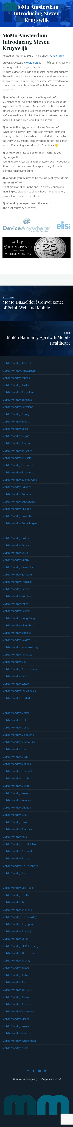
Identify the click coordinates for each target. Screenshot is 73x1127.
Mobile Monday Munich (16, 785)
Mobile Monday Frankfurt (17, 581)
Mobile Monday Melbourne (18, 734)
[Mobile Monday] (9, 6)
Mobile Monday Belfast (16, 421)
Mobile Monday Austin (15, 385)
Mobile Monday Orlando (16, 807)
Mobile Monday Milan (15, 756)
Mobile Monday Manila (15, 727)
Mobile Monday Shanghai (17, 909)
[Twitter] (45, 1070)
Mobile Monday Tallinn (15, 975)
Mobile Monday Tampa (16, 982)
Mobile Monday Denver (16, 545)
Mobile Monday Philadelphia (19, 844)
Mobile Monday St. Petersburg (20, 946)
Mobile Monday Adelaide (17, 363)
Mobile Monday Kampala (17, 654)
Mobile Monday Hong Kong (18, 618)
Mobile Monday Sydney (16, 960)
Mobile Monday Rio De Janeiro (20, 866)
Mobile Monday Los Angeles (19, 691)
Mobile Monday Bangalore (18, 392)
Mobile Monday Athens (16, 377)
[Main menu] (67, 6)
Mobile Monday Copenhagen (19, 523)
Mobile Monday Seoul (15, 902)
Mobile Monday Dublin (15, 560)
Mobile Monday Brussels (16, 458)
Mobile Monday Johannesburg (20, 647)
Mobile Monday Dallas (15, 538)
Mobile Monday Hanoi (15, 603)
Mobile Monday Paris (14, 836)
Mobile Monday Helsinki (16, 610)
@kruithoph (31, 62)
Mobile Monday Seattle (16, 895)
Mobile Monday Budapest (17, 472)
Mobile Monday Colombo (17, 516)
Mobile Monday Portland (17, 851)
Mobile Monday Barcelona (17, 407)
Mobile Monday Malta (15, 720)
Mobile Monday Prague (16, 858)
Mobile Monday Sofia (15, 938)
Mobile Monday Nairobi (16, 793)
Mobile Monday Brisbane (17, 450)
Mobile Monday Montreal (17, 771)
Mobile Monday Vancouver (18, 1011)
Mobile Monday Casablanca (19, 501)
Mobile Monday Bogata (16, 436)
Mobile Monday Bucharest (17, 465)
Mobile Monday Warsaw (17, 1033)
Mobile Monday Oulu (14, 822)
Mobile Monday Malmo (16, 713)
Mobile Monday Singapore (18, 924)
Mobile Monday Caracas (16, 494)
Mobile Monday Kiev (14, 661)
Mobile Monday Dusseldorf (18, 567)
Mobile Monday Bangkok (17, 399)
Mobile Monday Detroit (15, 552)
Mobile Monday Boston (16, 443)
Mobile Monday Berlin (15, 428)
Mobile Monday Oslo (14, 814)
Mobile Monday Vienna (16, 1019)
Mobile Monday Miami (15, 749)
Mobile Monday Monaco (16, 763)
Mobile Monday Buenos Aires (19, 479)
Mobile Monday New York (17, 800)
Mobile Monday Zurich (15, 1048)
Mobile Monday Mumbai (16, 778)
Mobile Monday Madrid (16, 698)
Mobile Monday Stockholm (18, 953)
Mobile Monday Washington (19, 1040)
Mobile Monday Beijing (15, 414)
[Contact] (27, 1070)
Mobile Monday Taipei (15, 968)
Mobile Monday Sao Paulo (18, 887)
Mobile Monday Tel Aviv (16, 989)
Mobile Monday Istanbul (16, 632)
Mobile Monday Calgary (16, 487)
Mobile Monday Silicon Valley (19, 917)
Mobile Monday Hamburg (17, 596)
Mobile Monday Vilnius (15, 1026)
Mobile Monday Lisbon (15, 676)
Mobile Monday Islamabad (18, 625)
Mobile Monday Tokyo (15, 997)
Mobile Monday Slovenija (17, 931)
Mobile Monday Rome (15, 873)
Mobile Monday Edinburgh (17, 574)
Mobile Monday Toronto (16, 1004)
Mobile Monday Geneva (16, 589)
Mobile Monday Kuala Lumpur (20, 669)
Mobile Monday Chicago (16, 508)
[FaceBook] (33, 1070)
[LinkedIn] (39, 1070)
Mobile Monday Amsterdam (19, 370)
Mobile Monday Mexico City (18, 742)
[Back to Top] (59, 1113)
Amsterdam (57, 55)
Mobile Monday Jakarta (16, 640)
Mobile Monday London (16, 683)
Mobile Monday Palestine (17, 829)
